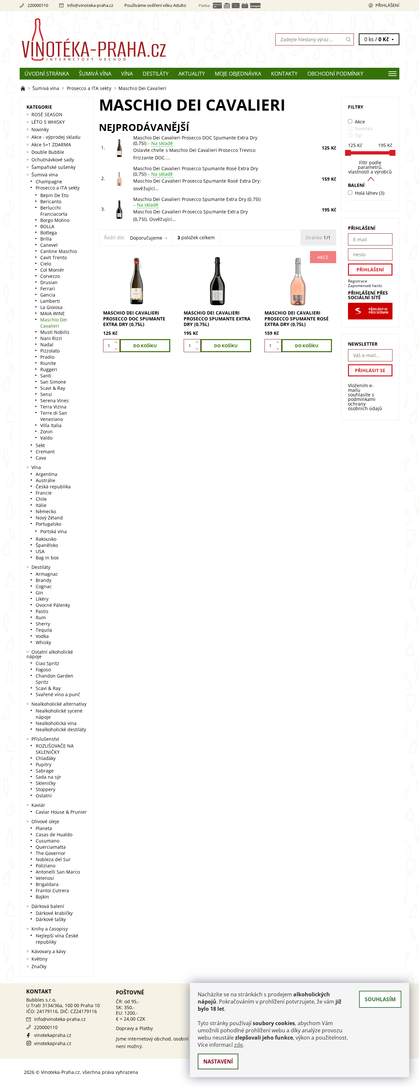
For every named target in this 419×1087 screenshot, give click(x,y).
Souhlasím (380, 999)
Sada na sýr (48, 777)
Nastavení (218, 1061)
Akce (360, 121)
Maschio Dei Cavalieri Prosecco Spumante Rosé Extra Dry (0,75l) (195, 171)
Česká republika (53, 486)
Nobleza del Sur (53, 859)
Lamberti (50, 301)
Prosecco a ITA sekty (58, 188)
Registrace (357, 281)
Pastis (42, 611)
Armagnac (47, 574)
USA (40, 551)
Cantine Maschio (58, 251)
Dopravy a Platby (134, 1028)
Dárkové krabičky (54, 913)
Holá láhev (369, 193)
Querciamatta (51, 847)
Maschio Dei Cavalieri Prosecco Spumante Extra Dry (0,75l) (197, 202)
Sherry (43, 624)
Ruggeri (48, 369)
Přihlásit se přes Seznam (378, 311)
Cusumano (47, 841)
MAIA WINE (52, 313)
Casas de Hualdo (54, 834)
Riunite (48, 363)
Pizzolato (50, 351)
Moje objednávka (238, 73)
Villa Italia (51, 425)
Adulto (179, 5)
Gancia (47, 295)
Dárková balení (47, 906)
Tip (358, 135)
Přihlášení (387, 5)
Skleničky (46, 783)
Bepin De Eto (54, 195)
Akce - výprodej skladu (56, 137)
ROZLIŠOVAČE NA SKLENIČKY (55, 749)
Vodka (42, 636)
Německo (46, 511)
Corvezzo (50, 276)
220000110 (37, 5)
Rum (41, 617)
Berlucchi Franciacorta (53, 211)
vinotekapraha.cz (52, 1035)
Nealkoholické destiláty (61, 729)
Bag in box (47, 557)
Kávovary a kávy (48, 951)
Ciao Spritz (47, 663)
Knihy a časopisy (49, 929)
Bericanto (50, 201)
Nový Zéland (49, 518)
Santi (45, 375)
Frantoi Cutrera (52, 890)
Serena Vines (54, 400)
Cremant (45, 451)
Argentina (46, 474)
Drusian (49, 282)
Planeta (44, 828)
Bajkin (42, 897)
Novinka (364, 128)
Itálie (41, 505)
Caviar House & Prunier (61, 812)
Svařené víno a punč (58, 694)
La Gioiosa (51, 307)
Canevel (49, 245)
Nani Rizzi (51, 338)
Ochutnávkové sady (52, 159)
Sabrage (45, 771)
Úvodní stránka (47, 73)
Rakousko (46, 539)
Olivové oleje (45, 821)
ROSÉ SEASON (47, 114)
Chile (41, 499)
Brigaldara (47, 884)
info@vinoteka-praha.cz (90, 5)
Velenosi (45, 878)
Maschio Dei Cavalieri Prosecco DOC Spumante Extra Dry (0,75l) (195, 141)
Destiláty (156, 73)
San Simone (53, 382)
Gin (39, 592)
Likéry (42, 599)
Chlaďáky (46, 758)
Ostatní (44, 795)
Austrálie (45, 480)
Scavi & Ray (52, 388)
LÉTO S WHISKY (48, 122)
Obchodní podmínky (335, 73)
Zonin (46, 431)
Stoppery (45, 789)
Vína (127, 73)
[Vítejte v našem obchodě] (24, 88)
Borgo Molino (54, 220)
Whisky (43, 642)
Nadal (46, 344)
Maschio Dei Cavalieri (53, 323)
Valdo (46, 438)
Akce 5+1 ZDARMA (51, 144)
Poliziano (45, 865)
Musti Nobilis (54, 332)
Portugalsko (48, 524)
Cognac (44, 586)
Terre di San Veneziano (53, 416)
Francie (44, 493)
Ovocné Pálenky (53, 605)
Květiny (39, 959)
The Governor (50, 853)
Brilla (46, 239)
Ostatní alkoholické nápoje (50, 654)
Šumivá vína (95, 73)
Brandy (43, 580)
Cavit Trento (53, 257)
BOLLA (47, 226)
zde (238, 1044)
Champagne (49, 181)
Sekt (40, 445)
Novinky (40, 129)
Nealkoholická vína (56, 723)
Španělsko (47, 545)
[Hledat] (348, 39)
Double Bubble (47, 152)
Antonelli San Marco (58, 872)
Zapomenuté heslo (365, 285)
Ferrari (47, 288)
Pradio (47, 357)
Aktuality (191, 73)
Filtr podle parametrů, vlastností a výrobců (370, 167)
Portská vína (53, 531)
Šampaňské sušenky (53, 167)
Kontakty (284, 73)
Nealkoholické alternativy (58, 704)
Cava (41, 458)
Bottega (48, 232)
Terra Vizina (53, 407)
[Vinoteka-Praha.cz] (115, 39)
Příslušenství (45, 739)
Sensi (46, 394)
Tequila (44, 630)
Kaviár (38, 805)
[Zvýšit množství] (117, 342)
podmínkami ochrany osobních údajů (365, 403)
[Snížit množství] (117, 349)
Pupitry (43, 764)
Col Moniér (52, 270)
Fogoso (43, 669)
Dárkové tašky (51, 919)
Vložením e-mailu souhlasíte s (365, 397)
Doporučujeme (146, 238)
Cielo (45, 264)
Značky (38, 966)
